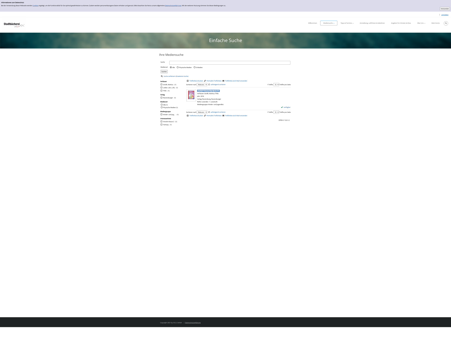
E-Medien (199, 67)
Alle (173, 67)
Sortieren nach (191, 85)
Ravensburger (168, 98)
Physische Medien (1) (170, 107)
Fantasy (166, 125)
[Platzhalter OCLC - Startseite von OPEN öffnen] (14, 25)
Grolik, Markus (168, 85)
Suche (163, 62)
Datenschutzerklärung (193, 323)
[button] (446, 23)
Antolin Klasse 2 (168, 121)
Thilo (165, 91)
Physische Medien (185, 67)
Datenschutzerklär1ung (173, 5)
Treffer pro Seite (285, 85)
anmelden (444, 15)
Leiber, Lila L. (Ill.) (169, 88)
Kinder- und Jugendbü (169, 114)
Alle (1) (165, 105)
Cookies (35, 5)
